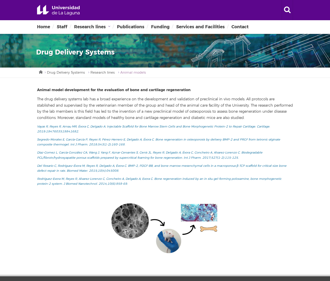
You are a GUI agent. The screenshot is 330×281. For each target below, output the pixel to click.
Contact (240, 27)
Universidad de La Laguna (58, 10)
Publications (130, 27)
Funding (160, 27)
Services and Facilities (200, 27)
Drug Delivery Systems (66, 72)
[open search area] (287, 10)
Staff (62, 27)
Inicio (40, 72)
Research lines (90, 27)
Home (43, 27)
